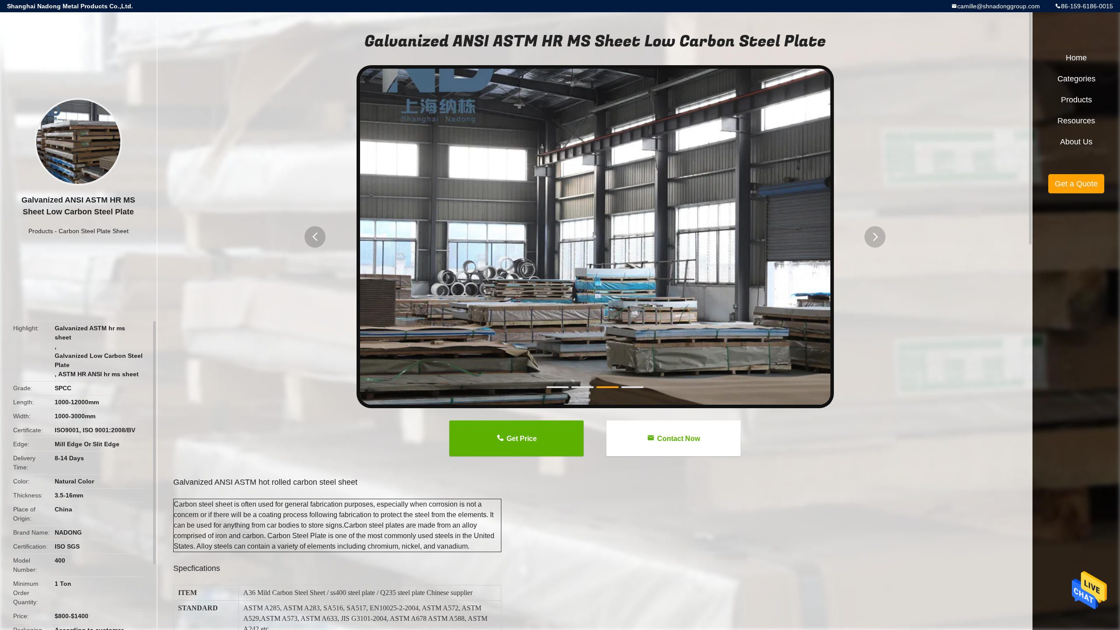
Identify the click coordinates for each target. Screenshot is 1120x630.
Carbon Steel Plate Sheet (94, 231)
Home (1076, 57)
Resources (1076, 120)
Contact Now (678, 438)
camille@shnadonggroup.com (998, 6)
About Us (1076, 141)
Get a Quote (1076, 183)
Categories (1076, 78)
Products (40, 231)
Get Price (522, 438)
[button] (315, 237)
